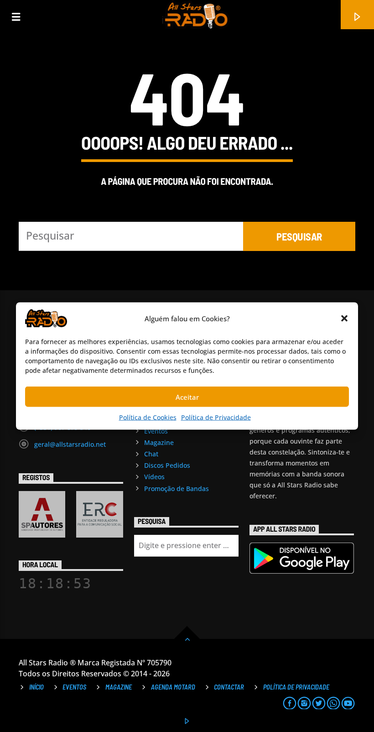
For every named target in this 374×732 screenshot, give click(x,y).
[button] (344, 318)
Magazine (159, 442)
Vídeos (154, 476)
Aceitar (187, 396)
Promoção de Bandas (176, 488)
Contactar (229, 687)
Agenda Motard (173, 687)
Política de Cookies (148, 417)
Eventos (156, 431)
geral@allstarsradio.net (70, 444)
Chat (151, 454)
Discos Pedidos (167, 465)
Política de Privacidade (216, 417)
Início (36, 687)
